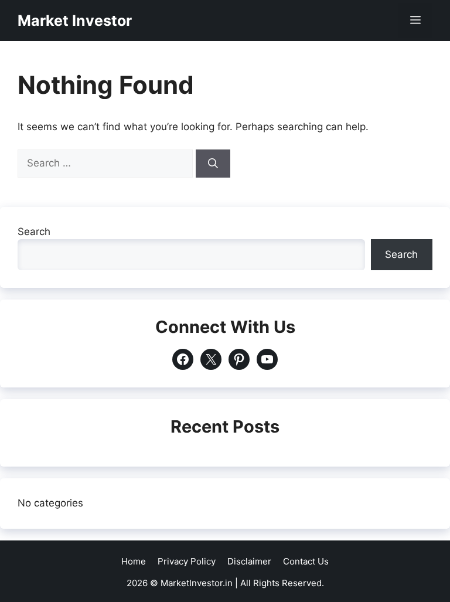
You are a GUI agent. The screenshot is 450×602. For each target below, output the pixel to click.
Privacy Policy (187, 561)
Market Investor (75, 20)
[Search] (213, 163)
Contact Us (306, 561)
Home (133, 561)
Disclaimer (249, 561)
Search (34, 231)
